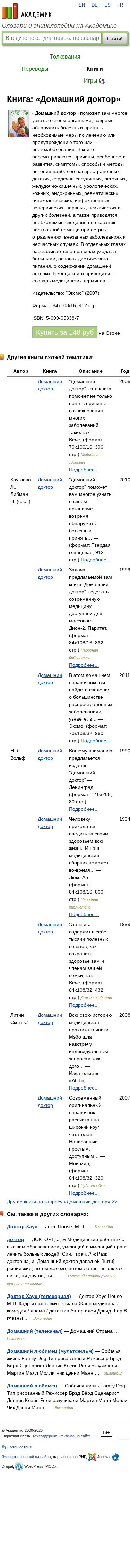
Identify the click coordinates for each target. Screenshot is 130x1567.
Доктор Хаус (22, 1226)
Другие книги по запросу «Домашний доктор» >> (62, 1201)
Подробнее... (84, 469)
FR (120, 5)
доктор (15, 1239)
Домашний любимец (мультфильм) (50, 1351)
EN (82, 5)
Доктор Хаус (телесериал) (39, 1296)
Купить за (65, 332)
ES (107, 5)
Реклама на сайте (75, 1436)
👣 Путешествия (17, 1447)
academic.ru (27, 11)
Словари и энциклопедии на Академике (59, 25)
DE (95, 5)
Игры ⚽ (95, 81)
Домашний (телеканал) (35, 1331)
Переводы (35, 69)
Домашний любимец (32, 1385)
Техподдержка (44, 1436)
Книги (95, 69)
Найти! (114, 38)
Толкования (65, 57)
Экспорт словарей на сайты (26, 1457)
